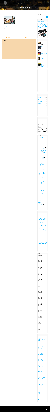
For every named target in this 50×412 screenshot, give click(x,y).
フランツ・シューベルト (41, 371)
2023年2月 (39, 297)
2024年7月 (39, 278)
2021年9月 (39, 317)
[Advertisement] (42, 80)
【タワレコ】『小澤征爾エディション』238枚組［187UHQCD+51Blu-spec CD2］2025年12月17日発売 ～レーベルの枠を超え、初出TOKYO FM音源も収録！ (42, 25)
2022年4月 (39, 309)
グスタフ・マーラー (41, 158)
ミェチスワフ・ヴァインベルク (41, 377)
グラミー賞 (40, 229)
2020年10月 (39, 330)
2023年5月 (39, 293)
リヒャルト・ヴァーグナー (42, 193)
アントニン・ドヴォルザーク (42, 145)
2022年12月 (39, 299)
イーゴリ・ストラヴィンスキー (42, 148)
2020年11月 (39, 329)
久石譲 (40, 200)
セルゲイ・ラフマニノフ (41, 360)
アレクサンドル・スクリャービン (42, 338)
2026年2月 (39, 262)
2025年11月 (39, 266)
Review (21, 409)
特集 (38, 203)
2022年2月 (39, 311)
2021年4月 (39, 323)
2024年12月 (39, 272)
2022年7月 (39, 305)
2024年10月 (39, 274)
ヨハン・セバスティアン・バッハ (42, 383)
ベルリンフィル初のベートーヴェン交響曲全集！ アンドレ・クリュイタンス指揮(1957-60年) (42, 121)
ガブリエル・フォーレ (40, 348)
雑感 (38, 400)
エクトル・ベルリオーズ (42, 152)
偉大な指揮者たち (41, 204)
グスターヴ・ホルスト (41, 157)
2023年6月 (39, 292)
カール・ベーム (44, 226)
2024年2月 (39, 284)
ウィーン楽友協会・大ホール (42, 219)
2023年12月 (39, 285)
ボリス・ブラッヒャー (41, 183)
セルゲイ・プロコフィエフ (42, 165)
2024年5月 (39, 280)
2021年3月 (39, 324)
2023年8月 (39, 290)
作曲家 (39, 393)
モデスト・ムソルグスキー (41, 379)
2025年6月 (39, 268)
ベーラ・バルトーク (41, 182)
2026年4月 (39, 260)
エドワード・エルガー (41, 153)
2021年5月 (39, 322)
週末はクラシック (40, 399)
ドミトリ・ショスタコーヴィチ (42, 169)
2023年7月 (39, 291)
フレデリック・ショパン (42, 181)
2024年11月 (39, 273)
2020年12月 (39, 328)
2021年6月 (39, 321)
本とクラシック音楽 (41, 205)
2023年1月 (39, 298)
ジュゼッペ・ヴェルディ (41, 355)
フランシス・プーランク (42, 177)
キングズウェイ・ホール (40, 227)
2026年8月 (39, 255)
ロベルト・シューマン (41, 199)
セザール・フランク (41, 164)
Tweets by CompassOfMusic (41, 21)
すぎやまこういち (41, 163)
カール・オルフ (40, 347)
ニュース (39, 138)
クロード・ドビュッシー (42, 159)
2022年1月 (39, 312)
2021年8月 (39, 318)
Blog (23, 409)
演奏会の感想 (39, 202)
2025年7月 (39, 267)
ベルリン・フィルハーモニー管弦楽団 (42, 243)
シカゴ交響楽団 (43, 234)
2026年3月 (39, 261)
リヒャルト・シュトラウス (41, 385)
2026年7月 (39, 256)
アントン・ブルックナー (42, 147)
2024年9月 (39, 275)
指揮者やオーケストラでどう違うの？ (42, 104)
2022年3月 (39, 310)
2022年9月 (39, 303)
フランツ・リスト (40, 372)
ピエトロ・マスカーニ (41, 172)
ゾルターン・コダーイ (40, 361)
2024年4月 (39, 281)
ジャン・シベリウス (40, 354)
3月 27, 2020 (5, 15)
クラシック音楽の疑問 (40, 137)
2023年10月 (39, 287)
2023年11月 (39, 286)
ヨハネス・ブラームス (41, 189)
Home (19, 409)
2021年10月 (39, 316)
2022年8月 (39, 304)
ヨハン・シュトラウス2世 (42, 190)
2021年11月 (39, 315)
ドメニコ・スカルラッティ (42, 171)
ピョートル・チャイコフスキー (42, 173)
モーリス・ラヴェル (40, 378)
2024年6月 (39, 279)
